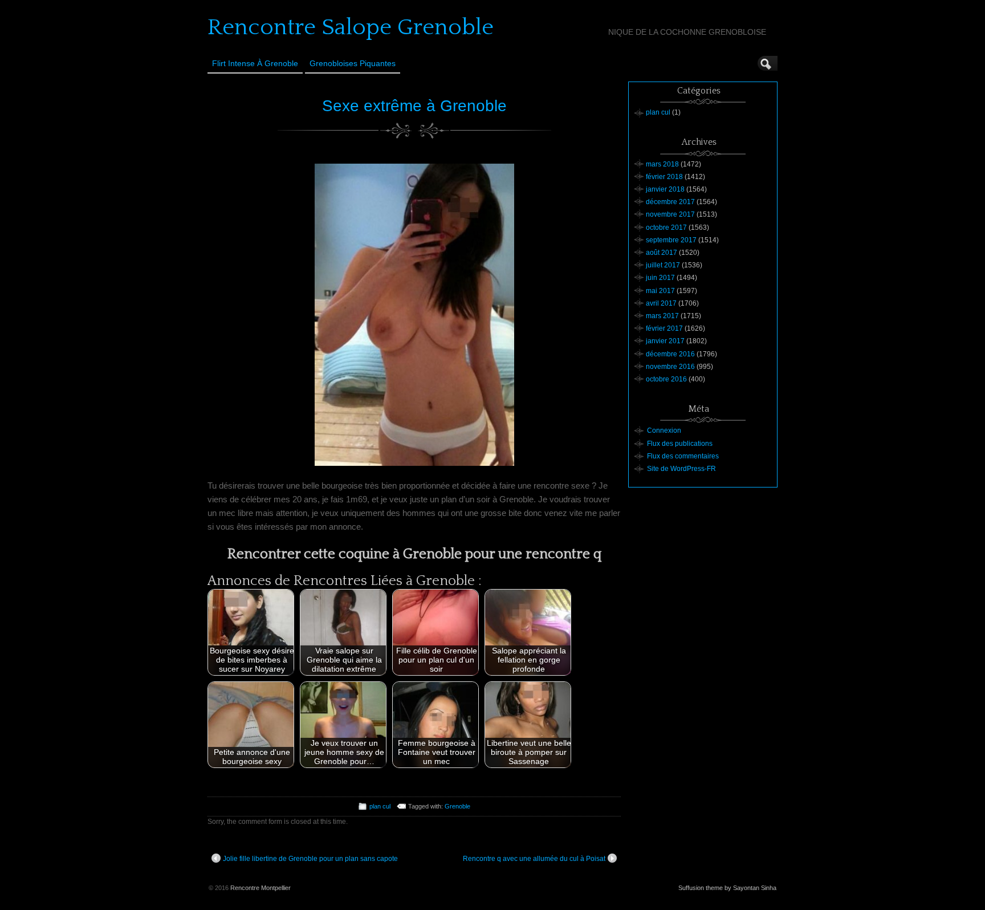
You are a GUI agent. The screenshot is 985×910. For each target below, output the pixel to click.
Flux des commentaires (683, 456)
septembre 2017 (671, 240)
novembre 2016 (670, 367)
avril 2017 (661, 303)
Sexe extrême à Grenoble (414, 106)
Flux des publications (680, 444)
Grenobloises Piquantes (353, 63)
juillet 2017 (663, 265)
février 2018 (664, 177)
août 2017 (661, 253)
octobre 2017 (666, 227)
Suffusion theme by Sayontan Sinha (727, 887)
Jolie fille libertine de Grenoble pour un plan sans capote (310, 859)
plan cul (379, 806)
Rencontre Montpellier (260, 887)
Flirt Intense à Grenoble (255, 63)
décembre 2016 (670, 354)
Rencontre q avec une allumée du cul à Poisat (534, 859)
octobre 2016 (666, 379)
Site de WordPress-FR (681, 469)
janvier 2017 (665, 341)
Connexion (664, 430)
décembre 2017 (670, 202)
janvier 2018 (665, 189)
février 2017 (664, 328)
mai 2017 (660, 291)
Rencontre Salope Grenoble (350, 27)
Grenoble (457, 806)
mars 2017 (662, 316)
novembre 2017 (670, 214)
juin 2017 (660, 278)
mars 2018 (662, 164)
